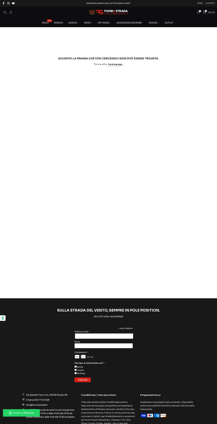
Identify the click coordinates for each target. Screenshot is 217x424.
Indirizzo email (82, 331)
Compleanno (81, 352)
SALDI (46, 22)
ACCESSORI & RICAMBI (129, 22)
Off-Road (80, 373)
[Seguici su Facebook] (3, 3)
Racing (79, 367)
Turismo (80, 370)
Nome (77, 342)
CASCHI (72, 22)
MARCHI (58, 22)
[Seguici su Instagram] (8, 3)
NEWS (200, 3)
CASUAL (153, 22)
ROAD (87, 22)
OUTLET (169, 22)
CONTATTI (210, 3)
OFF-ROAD (104, 22)
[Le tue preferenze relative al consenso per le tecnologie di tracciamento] (3, 318)
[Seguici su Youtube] (13, 3)
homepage (115, 64)
